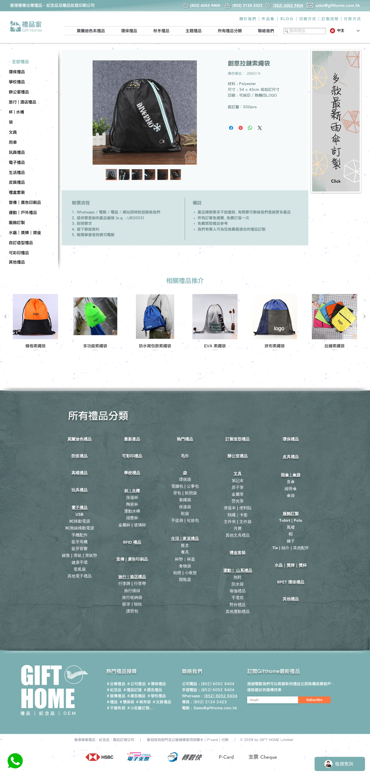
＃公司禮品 (136, 684)
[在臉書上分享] (231, 128)
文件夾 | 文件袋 (237, 521)
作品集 (268, 19)
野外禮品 (238, 604)
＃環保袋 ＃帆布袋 (135, 702)
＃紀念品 (114, 690)
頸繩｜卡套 (238, 514)
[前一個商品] (6, 316)
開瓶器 (185, 579)
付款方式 (352, 19)
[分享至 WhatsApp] (250, 128)
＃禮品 (112, 702)
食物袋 (185, 566)
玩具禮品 (79, 490)
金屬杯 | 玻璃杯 (132, 525)
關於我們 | (249, 19)
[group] (185, 323)
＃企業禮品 (115, 684)
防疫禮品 (79, 456)
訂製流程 (330, 19)
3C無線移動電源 (79, 528)
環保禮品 (291, 439)
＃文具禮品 (161, 702)
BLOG (286, 18)
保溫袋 (185, 506)
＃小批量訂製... (140, 708)
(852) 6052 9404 (217, 690)
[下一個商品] (364, 316)
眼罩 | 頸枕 (132, 604)
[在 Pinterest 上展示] (241, 128)
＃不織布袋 (115, 708)
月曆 (238, 528)
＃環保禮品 (156, 684)
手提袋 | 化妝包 (185, 520)
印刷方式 (308, 19)
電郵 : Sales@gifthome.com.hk (209, 708)
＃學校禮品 (156, 696)
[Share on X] (260, 128)
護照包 (132, 611)
